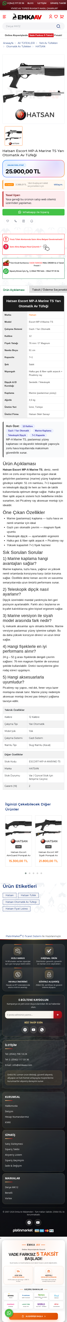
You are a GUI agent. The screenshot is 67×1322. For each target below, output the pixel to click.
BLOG (30, 3)
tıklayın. (58, 184)
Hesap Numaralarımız (17, 1116)
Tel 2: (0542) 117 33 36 (17, 1059)
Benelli (9, 1192)
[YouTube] (33, 1029)
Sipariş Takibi (12, 1149)
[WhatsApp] (42, 1029)
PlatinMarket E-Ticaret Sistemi (23, 936)
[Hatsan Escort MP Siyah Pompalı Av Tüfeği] (48, 830)
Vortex (8, 1198)
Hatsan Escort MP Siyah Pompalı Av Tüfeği (48, 854)
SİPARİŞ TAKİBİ (58, 3)
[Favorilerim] (56, 16)
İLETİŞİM (41, 3)
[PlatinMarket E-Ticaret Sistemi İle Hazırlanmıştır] (23, 1230)
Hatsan (32, 314)
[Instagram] (25, 1029)
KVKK (8, 1122)
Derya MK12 (11, 1187)
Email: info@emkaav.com (18, 1065)
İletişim (9, 1111)
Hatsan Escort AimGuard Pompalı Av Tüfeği (18, 854)
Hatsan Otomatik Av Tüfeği (21, 902)
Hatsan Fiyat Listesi (17, 908)
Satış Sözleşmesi (14, 1143)
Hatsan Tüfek (28, 895)
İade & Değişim (13, 1165)
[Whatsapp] (9, 1313)
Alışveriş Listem (13, 1154)
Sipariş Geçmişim (14, 1160)
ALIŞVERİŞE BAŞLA (36, 1316)
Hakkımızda (11, 1105)
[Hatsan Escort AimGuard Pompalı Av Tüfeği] (18, 830)
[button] (26, 873)
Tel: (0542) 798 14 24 (16, 1053)
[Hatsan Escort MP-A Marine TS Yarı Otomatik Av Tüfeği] (33, 89)
